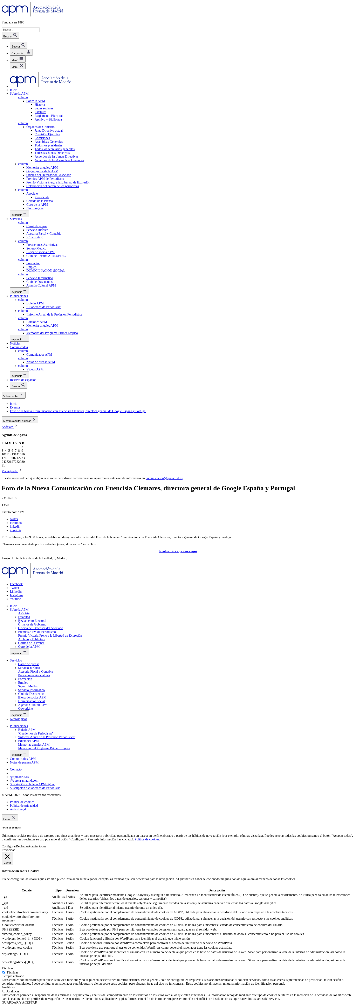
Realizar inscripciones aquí (178, 551)
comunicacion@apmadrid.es (164, 478)
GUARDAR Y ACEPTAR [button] (19, 1002)
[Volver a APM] (32, 15)
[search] (18, 45)
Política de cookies (147, 839)
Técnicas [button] (7, 968)
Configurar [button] (9, 846)
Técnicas (12, 972)
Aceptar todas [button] (37, 846)
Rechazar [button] (22, 846)
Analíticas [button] (8, 987)
